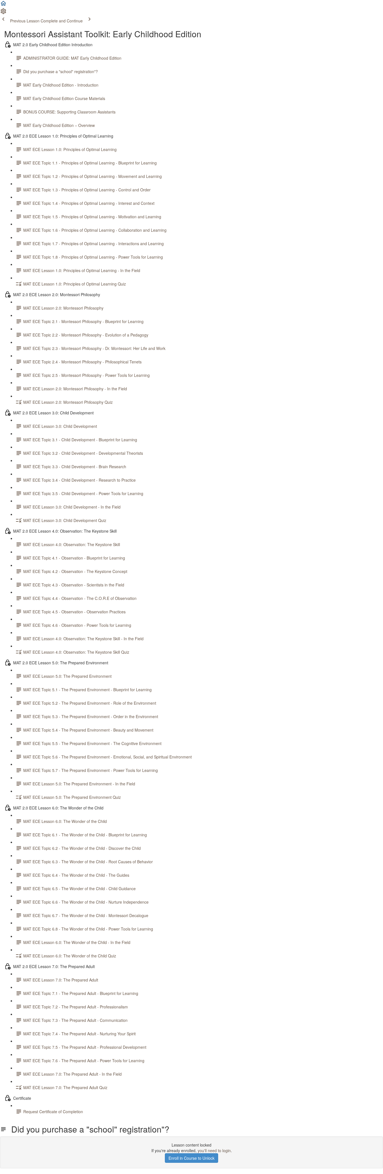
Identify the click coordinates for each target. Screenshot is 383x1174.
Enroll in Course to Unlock (191, 1158)
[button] (3, 5)
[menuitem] (3, 13)
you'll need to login (214, 1150)
